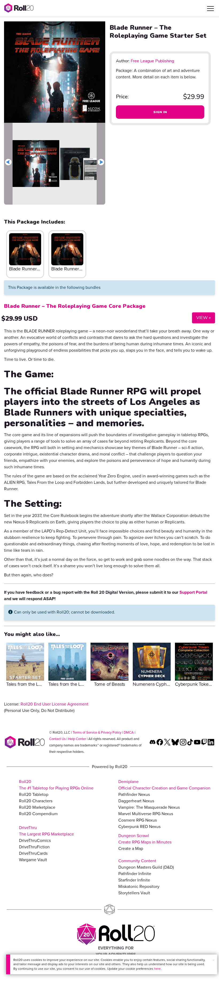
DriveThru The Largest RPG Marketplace (46, 831)
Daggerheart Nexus (136, 801)
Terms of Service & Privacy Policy (97, 732)
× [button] (213, 960)
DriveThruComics (35, 840)
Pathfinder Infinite (134, 874)
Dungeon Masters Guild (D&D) (146, 867)
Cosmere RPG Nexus (137, 820)
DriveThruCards (33, 853)
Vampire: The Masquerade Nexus (149, 807)
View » (201, 318)
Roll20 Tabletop (33, 794)
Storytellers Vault (134, 893)
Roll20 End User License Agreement (54, 704)
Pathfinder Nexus (134, 794)
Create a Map (130, 848)
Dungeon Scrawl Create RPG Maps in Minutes (144, 839)
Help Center (77, 738)
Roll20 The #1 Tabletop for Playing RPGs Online (56, 785)
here (157, 968)
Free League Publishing (152, 61)
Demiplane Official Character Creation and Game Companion (164, 785)
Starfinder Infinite (134, 880)
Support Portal (193, 592)
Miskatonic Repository (138, 886)
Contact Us (57, 738)
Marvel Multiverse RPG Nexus (145, 814)
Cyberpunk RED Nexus (139, 826)
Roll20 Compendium (38, 814)
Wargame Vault (33, 860)
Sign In (160, 112)
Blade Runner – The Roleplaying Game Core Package (75, 306)
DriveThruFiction (34, 847)
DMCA (129, 732)
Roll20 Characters (35, 801)
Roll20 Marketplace (37, 807)
